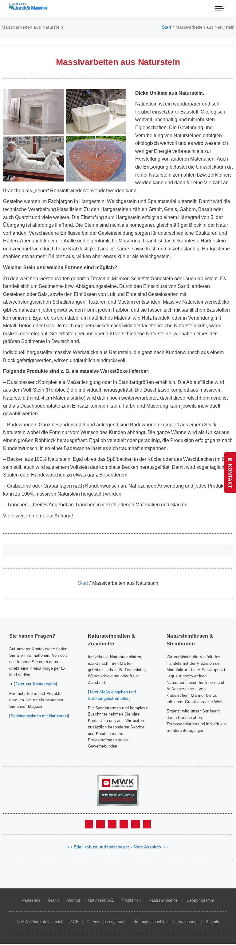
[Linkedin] (124, 824)
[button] (118, 550)
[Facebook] (89, 824)
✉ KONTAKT (230, 472)
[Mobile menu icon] (220, 8)
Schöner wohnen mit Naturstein (39, 716)
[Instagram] (135, 824)
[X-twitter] (100, 824)
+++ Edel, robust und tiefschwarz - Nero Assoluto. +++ (118, 846)
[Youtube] (112, 824)
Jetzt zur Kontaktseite (35, 684)
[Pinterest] (147, 824)
